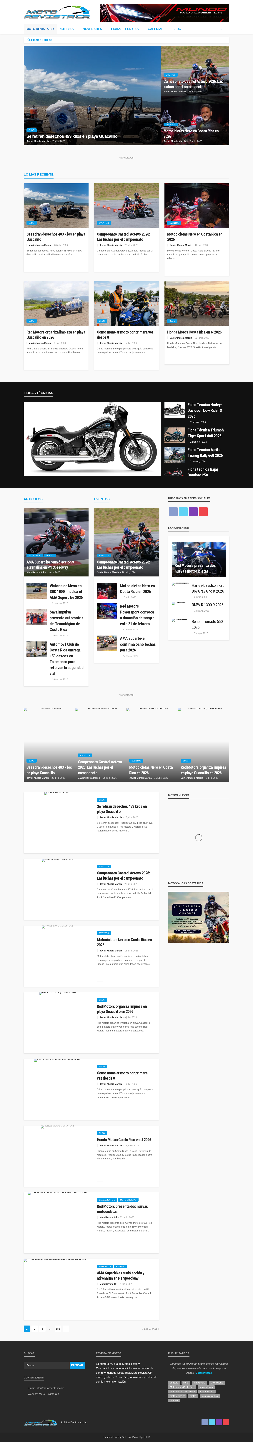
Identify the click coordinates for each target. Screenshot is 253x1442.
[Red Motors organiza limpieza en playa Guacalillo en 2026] (56, 303)
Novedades (92, 29)
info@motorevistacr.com (50, 1387)
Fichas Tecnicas (125, 29)
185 (58, 1328)
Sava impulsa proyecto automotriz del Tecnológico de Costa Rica (66, 621)
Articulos (34, 555)
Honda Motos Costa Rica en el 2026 (194, 332)
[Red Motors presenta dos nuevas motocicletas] (199, 559)
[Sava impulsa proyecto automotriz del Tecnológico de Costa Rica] (36, 617)
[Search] (226, 29)
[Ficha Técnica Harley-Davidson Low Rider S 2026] (92, 439)
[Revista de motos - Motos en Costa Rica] (57, 11)
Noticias (66, 29)
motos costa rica (210, 1396)
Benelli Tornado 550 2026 (207, 624)
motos (193, 1396)
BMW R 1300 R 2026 (207, 604)
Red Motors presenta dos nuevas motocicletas (195, 568)
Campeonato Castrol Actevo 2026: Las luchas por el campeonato (193, 84)
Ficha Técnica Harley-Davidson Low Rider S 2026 (205, 410)
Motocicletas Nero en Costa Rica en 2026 (191, 134)
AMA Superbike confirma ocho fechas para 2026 (138, 644)
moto (185, 1382)
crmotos (174, 1382)
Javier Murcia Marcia (38, 141)
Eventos (170, 75)
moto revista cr (177, 1396)
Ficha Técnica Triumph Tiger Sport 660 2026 (206, 433)
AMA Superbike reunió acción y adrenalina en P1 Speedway (50, 565)
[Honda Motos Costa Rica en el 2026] (196, 303)
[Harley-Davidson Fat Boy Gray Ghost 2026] (180, 584)
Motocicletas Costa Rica (182, 1387)
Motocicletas (217, 1382)
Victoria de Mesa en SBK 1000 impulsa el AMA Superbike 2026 (66, 591)
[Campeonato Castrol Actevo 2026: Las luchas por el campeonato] (126, 205)
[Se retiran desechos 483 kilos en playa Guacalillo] (92, 95)
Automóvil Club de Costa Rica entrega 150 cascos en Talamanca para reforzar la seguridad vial (67, 659)
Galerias (155, 29)
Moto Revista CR (40, 29)
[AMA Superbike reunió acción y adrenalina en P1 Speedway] (56, 542)
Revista (50, 555)
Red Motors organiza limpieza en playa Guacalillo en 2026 (55, 335)
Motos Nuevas (128, 1200)
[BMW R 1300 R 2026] (180, 603)
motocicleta (199, 1382)
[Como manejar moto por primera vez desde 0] (126, 303)
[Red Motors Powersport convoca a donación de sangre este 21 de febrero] (107, 611)
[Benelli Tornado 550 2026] (180, 620)
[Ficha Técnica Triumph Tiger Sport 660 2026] (174, 435)
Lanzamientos (107, 1200)
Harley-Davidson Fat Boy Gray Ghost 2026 (208, 588)
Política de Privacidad (74, 1422)
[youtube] (203, 512)
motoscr (174, 1400)
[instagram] (193, 512)
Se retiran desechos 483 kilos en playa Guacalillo (71, 136)
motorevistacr (207, 1391)
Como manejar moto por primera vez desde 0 (125, 335)
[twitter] (214, 29)
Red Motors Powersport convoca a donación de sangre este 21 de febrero (137, 615)
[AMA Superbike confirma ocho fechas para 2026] (107, 643)
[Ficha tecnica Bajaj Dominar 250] (174, 474)
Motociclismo (206, 1387)
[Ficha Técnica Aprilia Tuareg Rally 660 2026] (174, 455)
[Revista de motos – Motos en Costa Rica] (40, 1422)
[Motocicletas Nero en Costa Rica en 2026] (196, 205)
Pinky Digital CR (141, 1437)
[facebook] (209, 29)
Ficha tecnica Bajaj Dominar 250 (203, 472)
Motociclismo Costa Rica (182, 1391)
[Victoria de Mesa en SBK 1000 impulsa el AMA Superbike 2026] (36, 591)
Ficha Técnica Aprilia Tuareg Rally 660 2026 (205, 452)
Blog (176, 29)
